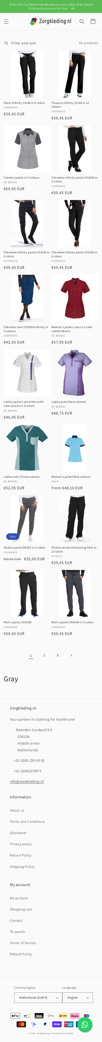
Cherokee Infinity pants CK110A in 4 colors (27, 254)
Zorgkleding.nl (44, 1033)
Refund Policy (21, 954)
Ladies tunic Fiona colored (22, 477)
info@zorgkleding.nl (27, 781)
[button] (6, 21)
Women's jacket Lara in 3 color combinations (72, 329)
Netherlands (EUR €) (33, 997)
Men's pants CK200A (17, 622)
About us (17, 810)
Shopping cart (21, 909)
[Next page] (71, 655)
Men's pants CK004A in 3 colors (72, 622)
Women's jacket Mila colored (70, 477)
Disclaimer (18, 833)
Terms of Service (23, 943)
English (73, 997)
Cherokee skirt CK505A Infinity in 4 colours (26, 329)
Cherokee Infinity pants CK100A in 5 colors (74, 179)
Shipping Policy (22, 866)
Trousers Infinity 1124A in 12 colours (70, 105)
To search (17, 931)
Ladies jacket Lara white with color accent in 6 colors (23, 404)
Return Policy (20, 855)
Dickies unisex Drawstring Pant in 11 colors (74, 549)
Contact (16, 920)
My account (19, 898)
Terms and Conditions (27, 821)
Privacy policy (20, 844)
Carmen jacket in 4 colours (22, 177)
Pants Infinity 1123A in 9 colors (24, 103)
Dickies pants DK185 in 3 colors (25, 547)
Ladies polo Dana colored (68, 402)
